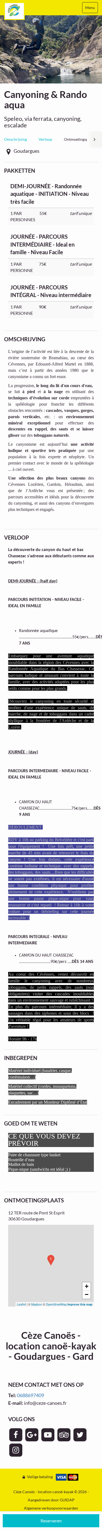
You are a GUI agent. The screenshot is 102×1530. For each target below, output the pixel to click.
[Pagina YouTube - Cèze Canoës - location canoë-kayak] (47, 1434)
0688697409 (30, 1395)
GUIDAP (67, 1500)
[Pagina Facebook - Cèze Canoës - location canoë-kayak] (15, 1434)
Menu (90, 7)
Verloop (45, 139)
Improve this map (79, 1304)
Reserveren (51, 1520)
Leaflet (21, 1304)
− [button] (86, 1294)
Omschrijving (15, 139)
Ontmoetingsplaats (80, 139)
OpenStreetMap (56, 1304)
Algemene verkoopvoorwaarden (51, 1508)
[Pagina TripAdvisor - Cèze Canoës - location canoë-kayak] (64, 1434)
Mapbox (36, 1304)
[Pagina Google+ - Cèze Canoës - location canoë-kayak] (31, 1434)
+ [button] (86, 1286)
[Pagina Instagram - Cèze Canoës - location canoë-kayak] (15, 1450)
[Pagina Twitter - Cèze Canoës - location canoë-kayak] (80, 1434)
